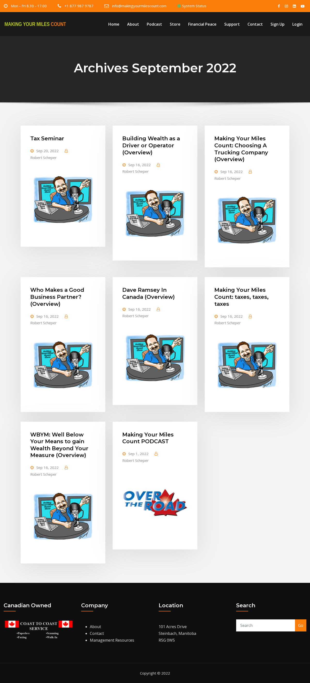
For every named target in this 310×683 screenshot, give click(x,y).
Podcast (154, 24)
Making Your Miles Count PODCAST (148, 438)
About (133, 24)
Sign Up (278, 24)
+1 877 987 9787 (78, 5)
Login (297, 24)
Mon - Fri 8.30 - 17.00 (29, 5)
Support (232, 24)
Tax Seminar (47, 138)
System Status (193, 5)
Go (300, 625)
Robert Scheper (43, 157)
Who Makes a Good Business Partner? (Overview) (57, 297)
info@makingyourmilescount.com (139, 5)
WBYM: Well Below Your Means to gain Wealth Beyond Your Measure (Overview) (59, 445)
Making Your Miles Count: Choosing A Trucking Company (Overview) (241, 149)
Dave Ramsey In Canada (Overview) (148, 293)
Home (113, 24)
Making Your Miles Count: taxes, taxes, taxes (241, 297)
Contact (255, 24)
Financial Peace (202, 24)
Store (175, 24)
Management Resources (112, 640)
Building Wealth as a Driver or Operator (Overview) (151, 145)
